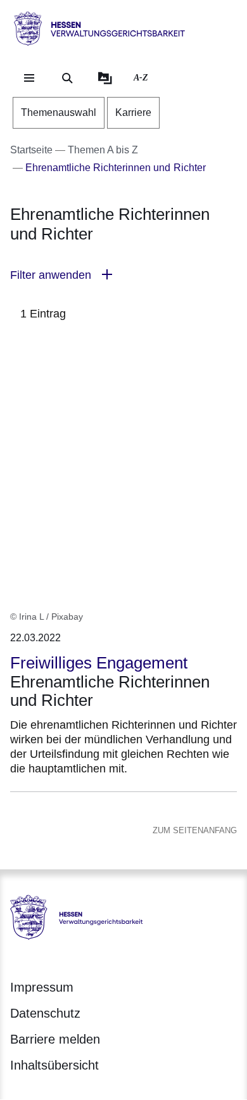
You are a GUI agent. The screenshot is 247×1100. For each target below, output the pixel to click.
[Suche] (67, 78)
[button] (123, 275)
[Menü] (29, 78)
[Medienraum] (105, 78)
